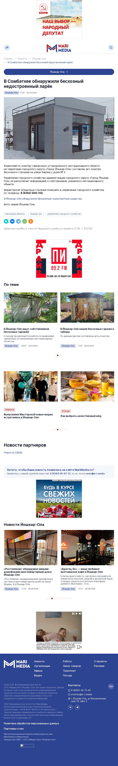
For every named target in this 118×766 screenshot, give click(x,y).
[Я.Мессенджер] (6, 221)
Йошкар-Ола (11, 92)
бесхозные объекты (15, 214)
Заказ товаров (72, 665)
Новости (9, 409)
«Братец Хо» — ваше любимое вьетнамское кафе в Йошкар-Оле (82, 570)
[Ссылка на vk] (70, 707)
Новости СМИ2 (13, 452)
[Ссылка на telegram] (77, 707)
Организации (42, 665)
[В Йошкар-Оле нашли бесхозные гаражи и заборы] (87, 307)
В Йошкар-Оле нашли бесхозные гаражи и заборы (87, 330)
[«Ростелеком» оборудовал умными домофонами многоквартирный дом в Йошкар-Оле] (31, 547)
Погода (67, 675)
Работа (67, 661)
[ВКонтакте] (12, 221)
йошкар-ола (36, 214)
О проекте (100, 661)
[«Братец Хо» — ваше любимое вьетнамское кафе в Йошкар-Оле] (87, 547)
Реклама (99, 665)
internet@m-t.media (81, 694)
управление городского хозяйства (64, 214)
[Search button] (111, 47)
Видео (38, 675)
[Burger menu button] (7, 47)
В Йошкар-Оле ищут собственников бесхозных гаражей (26, 330)
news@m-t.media (95, 473)
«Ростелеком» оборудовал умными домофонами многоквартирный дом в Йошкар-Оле (28, 572)
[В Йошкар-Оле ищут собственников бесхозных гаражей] (30, 307)
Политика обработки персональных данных (31, 723)
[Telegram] (18, 221)
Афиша (38, 670)
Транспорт (69, 670)
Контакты (74, 685)
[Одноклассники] (30, 221)
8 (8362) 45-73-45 (81, 690)
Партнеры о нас (14, 728)
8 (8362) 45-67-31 (60, 473)
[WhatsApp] (24, 221)
